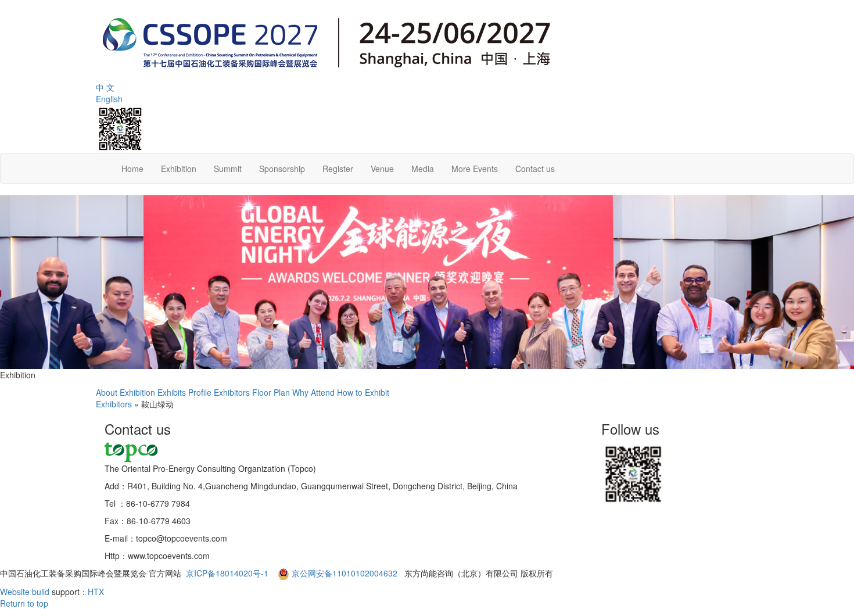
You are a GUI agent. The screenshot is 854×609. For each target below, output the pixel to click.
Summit (228, 168)
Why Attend (313, 392)
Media (422, 168)
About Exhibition (125, 392)
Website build (24, 591)
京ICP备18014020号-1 (228, 573)
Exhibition (178, 168)
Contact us (535, 168)
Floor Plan (271, 392)
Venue (382, 168)
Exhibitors (232, 392)
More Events (474, 168)
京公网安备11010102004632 (344, 573)
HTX (96, 591)
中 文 (105, 87)
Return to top (24, 603)
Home (132, 168)
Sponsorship (282, 168)
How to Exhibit (363, 392)
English (109, 99)
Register (337, 168)
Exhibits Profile (184, 392)
